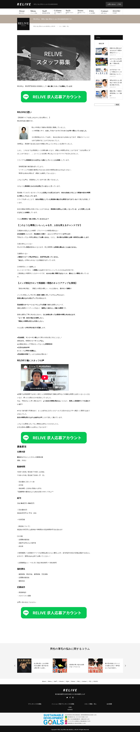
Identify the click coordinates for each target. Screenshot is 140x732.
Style (69, 11)
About (22, 12)
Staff (46, 12)
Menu (33, 12)
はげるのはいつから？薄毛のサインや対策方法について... (116, 72)
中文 (90, 681)
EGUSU (116, 12)
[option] (34, 666)
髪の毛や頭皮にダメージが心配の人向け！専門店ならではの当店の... (76, 666)
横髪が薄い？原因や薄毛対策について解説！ (116, 93)
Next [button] (125, 666)
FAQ (92, 12)
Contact (104, 12)
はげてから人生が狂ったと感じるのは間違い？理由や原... (116, 61)
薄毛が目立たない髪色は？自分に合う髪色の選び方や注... (116, 82)
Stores (81, 11)
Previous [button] (15, 666)
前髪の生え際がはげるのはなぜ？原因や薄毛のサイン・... (116, 50)
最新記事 (101, 43)
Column (58, 11)
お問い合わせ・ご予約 (114, 4)
